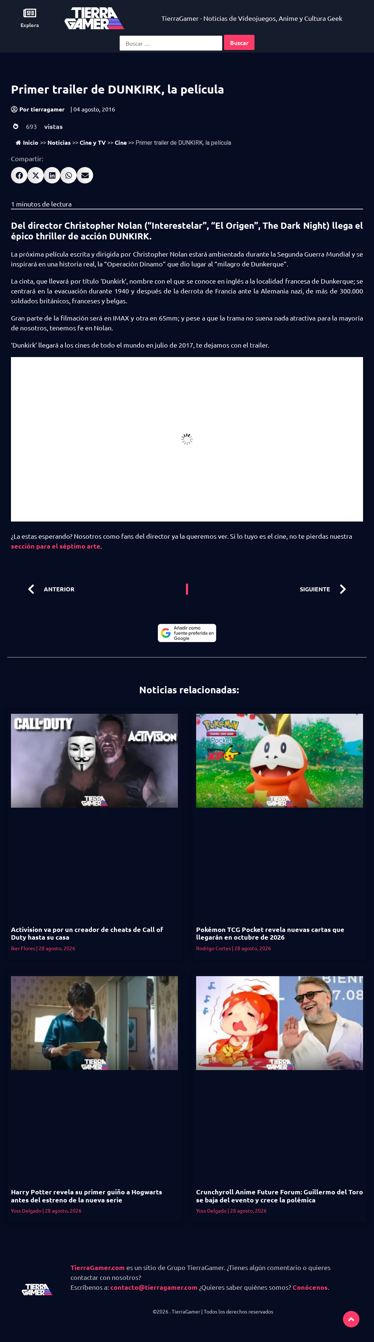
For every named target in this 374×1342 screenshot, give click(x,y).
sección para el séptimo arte (55, 546)
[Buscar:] (170, 43)
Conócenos (310, 1287)
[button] (19, 175)
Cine (121, 142)
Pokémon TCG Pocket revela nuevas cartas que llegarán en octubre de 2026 (270, 933)
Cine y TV (93, 142)
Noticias (59, 142)
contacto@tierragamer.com (154, 1287)
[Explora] (29, 13)
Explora (29, 25)
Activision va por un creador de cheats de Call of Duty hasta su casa (87, 933)
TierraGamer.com (97, 1267)
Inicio (30, 142)
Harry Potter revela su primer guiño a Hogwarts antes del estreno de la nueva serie (86, 1195)
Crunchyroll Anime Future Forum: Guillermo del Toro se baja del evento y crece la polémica (279, 1195)
